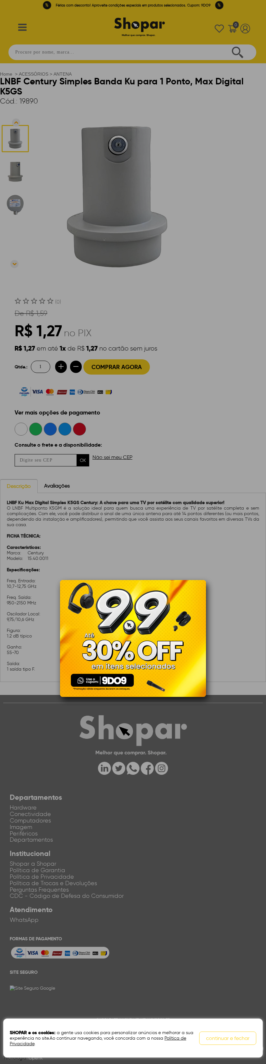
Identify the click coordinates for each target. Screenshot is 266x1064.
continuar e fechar (227, 1038)
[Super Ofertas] (133, 638)
